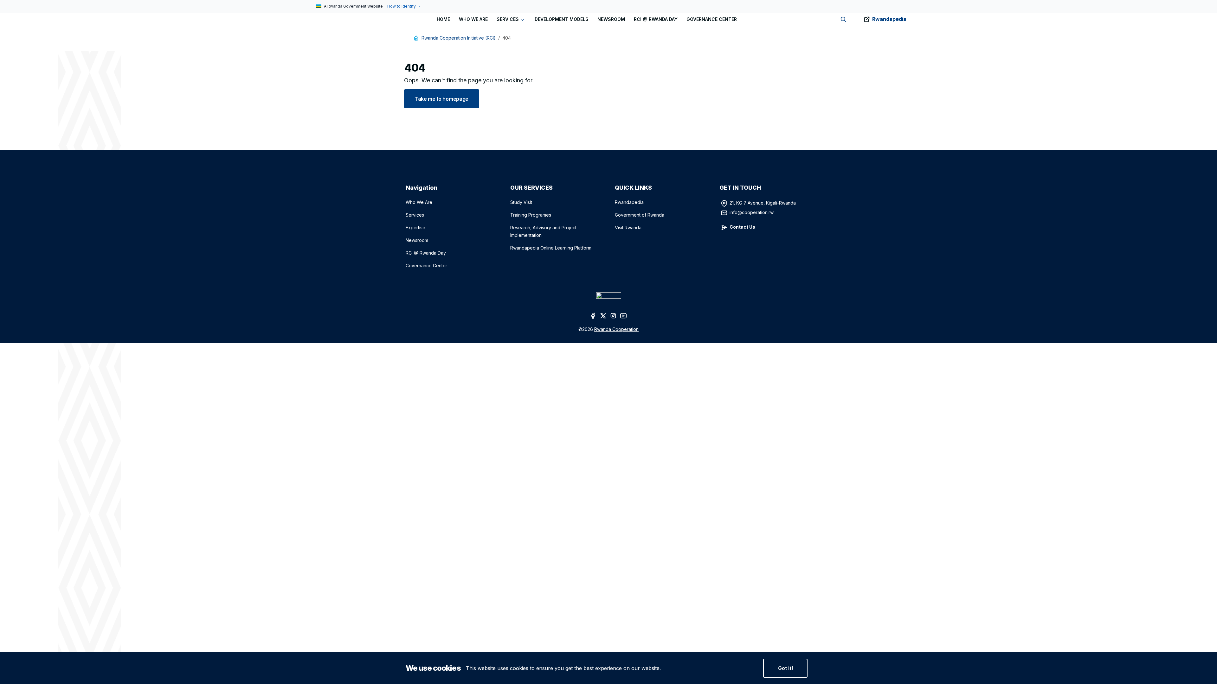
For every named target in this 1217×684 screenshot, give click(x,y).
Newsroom (417, 240)
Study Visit (521, 202)
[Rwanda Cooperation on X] (603, 315)
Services (415, 215)
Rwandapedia (889, 19)
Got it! (785, 668)
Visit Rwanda (628, 227)
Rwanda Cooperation (616, 329)
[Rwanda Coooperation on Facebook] (593, 315)
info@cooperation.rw (752, 212)
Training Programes (530, 215)
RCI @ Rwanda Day (426, 253)
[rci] (313, 19)
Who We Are (419, 202)
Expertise (415, 227)
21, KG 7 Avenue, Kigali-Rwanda (763, 203)
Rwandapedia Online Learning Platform (550, 247)
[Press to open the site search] (843, 19)
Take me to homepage (441, 99)
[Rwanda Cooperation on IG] (613, 315)
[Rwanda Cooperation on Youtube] (624, 315)
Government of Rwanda (639, 215)
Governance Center (426, 265)
